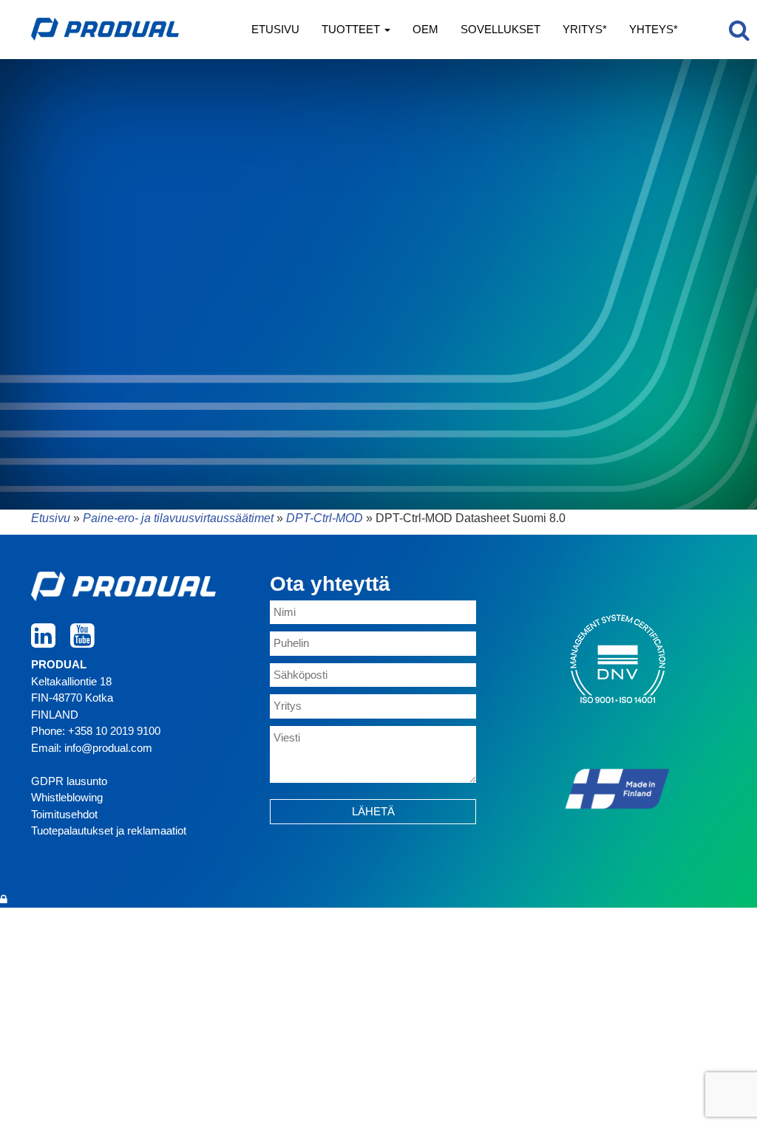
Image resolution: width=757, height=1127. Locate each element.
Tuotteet (352, 29)
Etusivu (275, 29)
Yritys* (585, 29)
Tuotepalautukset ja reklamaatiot (108, 830)
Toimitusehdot (64, 814)
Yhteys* (653, 29)
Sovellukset (500, 29)
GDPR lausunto (69, 781)
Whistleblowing (67, 797)
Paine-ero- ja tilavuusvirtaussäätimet (178, 518)
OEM (425, 29)
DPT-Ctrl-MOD (324, 518)
